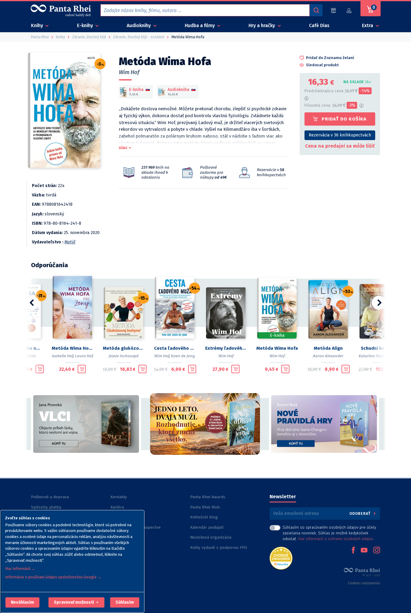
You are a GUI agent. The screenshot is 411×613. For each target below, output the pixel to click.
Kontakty (118, 496)
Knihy (37, 25)
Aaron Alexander (328, 355)
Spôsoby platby (46, 507)
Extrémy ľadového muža (226, 348)
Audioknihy (139, 25)
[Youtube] (364, 551)
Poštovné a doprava (50, 496)
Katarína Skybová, (375, 355)
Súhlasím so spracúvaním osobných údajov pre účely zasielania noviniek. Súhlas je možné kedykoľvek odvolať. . (329, 533)
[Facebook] (353, 551)
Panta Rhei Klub (205, 507)
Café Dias (319, 25)
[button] (22, 602)
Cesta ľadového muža (175, 348)
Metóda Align (328, 348)
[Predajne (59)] (333, 10)
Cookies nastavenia (364, 583)
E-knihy (85, 25)
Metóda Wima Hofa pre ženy (72, 348)
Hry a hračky (262, 25)
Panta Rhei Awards (207, 496)
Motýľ (69, 242)
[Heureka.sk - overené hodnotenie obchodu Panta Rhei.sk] (281, 558)
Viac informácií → (20, 568)
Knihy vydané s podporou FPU (218, 547)
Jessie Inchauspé (124, 355)
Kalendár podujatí (207, 527)
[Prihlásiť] (349, 10)
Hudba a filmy (200, 25)
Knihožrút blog (204, 517)
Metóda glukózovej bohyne (123, 348)
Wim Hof (129, 72)
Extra (368, 25)
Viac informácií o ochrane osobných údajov (335, 538)
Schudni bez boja (379, 348)
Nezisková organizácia (210, 537)
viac (123, 147)
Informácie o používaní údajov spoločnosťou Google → (53, 577)
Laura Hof (84, 355)
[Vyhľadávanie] (316, 10)
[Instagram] (376, 551)
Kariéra (117, 507)
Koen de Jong (183, 355)
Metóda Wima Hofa (277, 348)
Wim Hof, (162, 355)
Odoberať (360, 513)
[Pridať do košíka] (40, 369)
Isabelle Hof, (63, 355)
